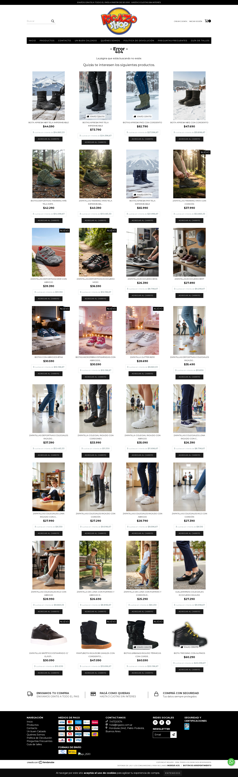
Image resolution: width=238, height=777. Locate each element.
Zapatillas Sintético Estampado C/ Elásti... (48, 655)
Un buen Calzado (86, 40)
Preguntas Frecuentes (172, 40)
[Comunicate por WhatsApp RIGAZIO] (231, 762)
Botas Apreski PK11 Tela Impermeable (96, 124)
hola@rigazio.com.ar (120, 724)
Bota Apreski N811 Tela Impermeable (48, 122)
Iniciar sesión (195, 21)
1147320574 (115, 721)
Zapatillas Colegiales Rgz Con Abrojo (48, 593)
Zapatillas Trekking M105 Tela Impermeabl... (95, 202)
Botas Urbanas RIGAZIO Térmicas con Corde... (142, 655)
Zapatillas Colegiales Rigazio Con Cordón (95, 515)
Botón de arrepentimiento (197, 766)
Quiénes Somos (110, 40)
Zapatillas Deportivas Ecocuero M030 (96, 280)
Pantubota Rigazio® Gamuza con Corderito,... (95, 655)
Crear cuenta (180, 21)
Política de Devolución (139, 40)
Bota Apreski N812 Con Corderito (189, 122)
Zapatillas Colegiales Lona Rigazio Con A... (48, 515)
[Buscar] (52, 21)
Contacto (64, 40)
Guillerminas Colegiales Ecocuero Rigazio (189, 593)
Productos (47, 40)
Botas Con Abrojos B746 (49, 357)
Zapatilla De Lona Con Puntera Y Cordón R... (142, 593)
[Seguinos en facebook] (161, 722)
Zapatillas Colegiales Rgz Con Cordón (189, 515)
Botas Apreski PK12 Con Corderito (142, 122)
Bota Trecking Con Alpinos (189, 653)
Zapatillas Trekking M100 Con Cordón (189, 202)
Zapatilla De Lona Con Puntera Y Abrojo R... (95, 593)
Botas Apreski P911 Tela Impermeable (142, 202)
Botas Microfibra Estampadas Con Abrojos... (95, 359)
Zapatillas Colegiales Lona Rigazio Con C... (189, 437)
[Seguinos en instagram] (155, 722)
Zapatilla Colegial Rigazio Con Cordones (95, 437)
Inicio (32, 40)
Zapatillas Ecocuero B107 (189, 279)
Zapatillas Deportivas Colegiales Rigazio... (189, 359)
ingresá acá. (173, 766)
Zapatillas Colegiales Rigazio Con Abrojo (142, 515)
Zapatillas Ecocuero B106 (142, 279)
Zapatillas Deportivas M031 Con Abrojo (48, 280)
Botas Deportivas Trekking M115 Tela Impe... (48, 202)
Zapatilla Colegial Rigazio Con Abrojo (142, 437)
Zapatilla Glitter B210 (142, 357)
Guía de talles (200, 40)
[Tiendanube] (41, 763)
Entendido (172, 773)
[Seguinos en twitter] (168, 722)
